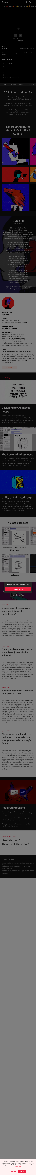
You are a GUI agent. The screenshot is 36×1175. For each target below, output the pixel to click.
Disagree (13, 1171)
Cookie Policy (18, 1166)
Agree (22, 1171)
